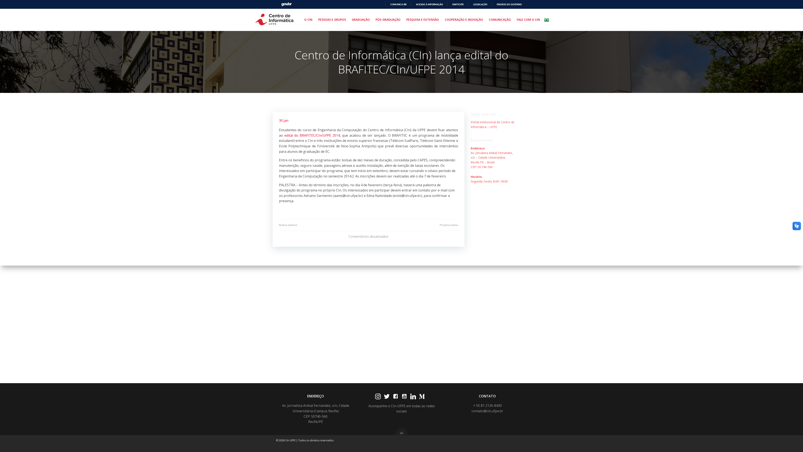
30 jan (283, 120)
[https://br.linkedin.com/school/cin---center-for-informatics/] (413, 396)
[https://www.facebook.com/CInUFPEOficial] (395, 396)
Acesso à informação (429, 4)
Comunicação (500, 20)
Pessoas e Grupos (332, 20)
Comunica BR (398, 4)
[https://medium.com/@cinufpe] (422, 396)
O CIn (308, 20)
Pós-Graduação (388, 20)
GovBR (286, 4)
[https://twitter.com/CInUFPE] (387, 396)
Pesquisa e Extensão (422, 20)
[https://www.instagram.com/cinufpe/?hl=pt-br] (378, 396)
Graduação (361, 20)
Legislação (480, 4)
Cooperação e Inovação (464, 20)
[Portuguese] (547, 19)
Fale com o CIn (528, 20)
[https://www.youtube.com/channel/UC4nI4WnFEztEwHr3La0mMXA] (404, 396)
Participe (458, 4)
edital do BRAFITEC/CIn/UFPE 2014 (312, 135)
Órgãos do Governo (509, 4)
